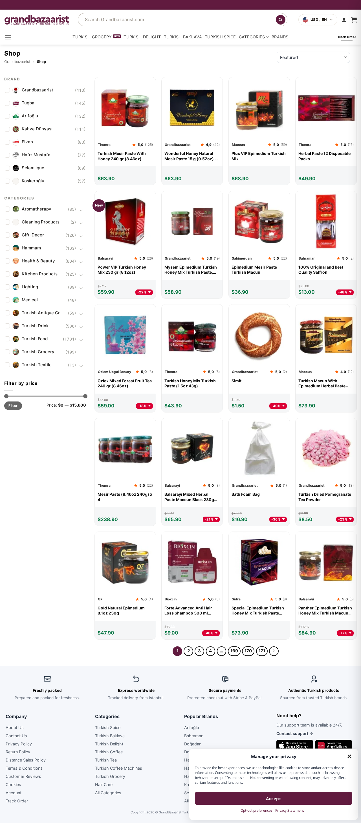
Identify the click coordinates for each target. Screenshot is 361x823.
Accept (273, 798)
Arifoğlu (191, 727)
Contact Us (16, 735)
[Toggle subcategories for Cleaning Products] (81, 223)
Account (13, 792)
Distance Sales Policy (26, 760)
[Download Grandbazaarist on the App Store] (294, 745)
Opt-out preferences (256, 810)
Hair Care (104, 784)
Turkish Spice (220, 36)
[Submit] (280, 20)
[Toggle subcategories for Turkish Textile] (81, 366)
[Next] (274, 651)
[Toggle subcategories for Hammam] (81, 249)
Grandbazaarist (17, 62)
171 (262, 650)
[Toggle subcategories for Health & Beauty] (81, 262)
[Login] (344, 20)
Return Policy (18, 751)
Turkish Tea (106, 760)
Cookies (13, 784)
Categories (252, 36)
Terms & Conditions (24, 768)
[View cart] (354, 20)
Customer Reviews (23, 776)
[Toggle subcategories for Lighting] (81, 288)
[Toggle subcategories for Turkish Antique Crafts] (81, 314)
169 (234, 650)
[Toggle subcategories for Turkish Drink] (81, 327)
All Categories (108, 792)
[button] (349, 756)
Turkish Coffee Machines (118, 768)
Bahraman (193, 735)
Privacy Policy (19, 743)
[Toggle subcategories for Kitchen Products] (81, 275)
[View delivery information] (180, 5)
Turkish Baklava (183, 36)
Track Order (17, 800)
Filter (12, 405)
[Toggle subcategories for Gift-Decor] (81, 236)
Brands (280, 36)
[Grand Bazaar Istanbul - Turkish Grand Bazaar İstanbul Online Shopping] (36, 19)
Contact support (294, 733)
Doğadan (192, 743)
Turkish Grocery (92, 36)
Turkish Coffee (109, 751)
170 (248, 650)
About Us (15, 727)
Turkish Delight (142, 36)
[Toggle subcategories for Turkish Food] (81, 340)
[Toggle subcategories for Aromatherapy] (81, 210)
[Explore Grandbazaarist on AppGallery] (333, 745)
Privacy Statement (289, 810)
